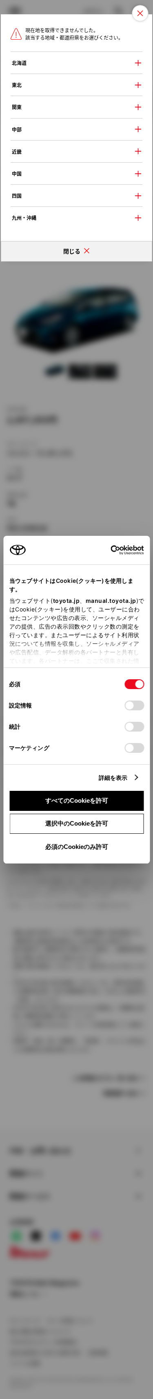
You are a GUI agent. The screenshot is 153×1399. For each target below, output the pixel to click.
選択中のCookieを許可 (76, 823)
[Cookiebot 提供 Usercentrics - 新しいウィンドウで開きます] (108, 550)
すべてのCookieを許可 (76, 800)
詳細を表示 (113, 777)
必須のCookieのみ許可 (76, 846)
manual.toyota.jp (110, 600)
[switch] (134, 705)
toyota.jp (66, 600)
